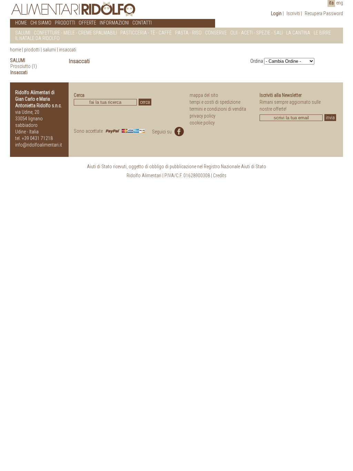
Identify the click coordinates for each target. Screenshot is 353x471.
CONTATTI (142, 23)
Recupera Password (324, 13)
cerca (145, 102)
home (15, 49)
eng (339, 3)
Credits (219, 175)
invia (330, 117)
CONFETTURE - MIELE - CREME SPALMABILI (75, 33)
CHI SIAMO (40, 23)
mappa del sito (204, 95)
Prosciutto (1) (23, 66)
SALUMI (22, 33)
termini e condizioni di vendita (218, 109)
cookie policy (202, 123)
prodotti (32, 49)
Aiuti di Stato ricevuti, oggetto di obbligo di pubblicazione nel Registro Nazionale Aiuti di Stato (176, 166)
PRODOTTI (65, 23)
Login (276, 13)
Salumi (49, 49)
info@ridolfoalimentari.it (38, 145)
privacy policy (202, 116)
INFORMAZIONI (114, 23)
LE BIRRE (322, 33)
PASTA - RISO (188, 33)
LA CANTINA (298, 33)
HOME (21, 23)
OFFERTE (87, 23)
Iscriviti (293, 13)
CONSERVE (216, 33)
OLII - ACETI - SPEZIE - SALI (256, 33)
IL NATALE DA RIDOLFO (37, 38)
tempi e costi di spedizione (215, 102)
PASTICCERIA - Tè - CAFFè (146, 33)
